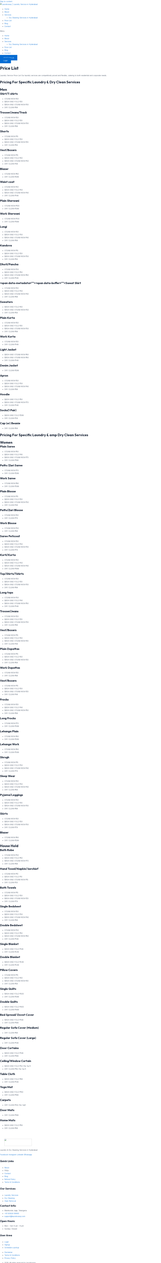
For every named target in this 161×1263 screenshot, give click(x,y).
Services (7, 15)
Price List (8, 20)
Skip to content (6, 1)
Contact (7, 26)
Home (6, 9)
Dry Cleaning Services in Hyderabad (23, 18)
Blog (6, 23)
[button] (80, 31)
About (6, 12)
